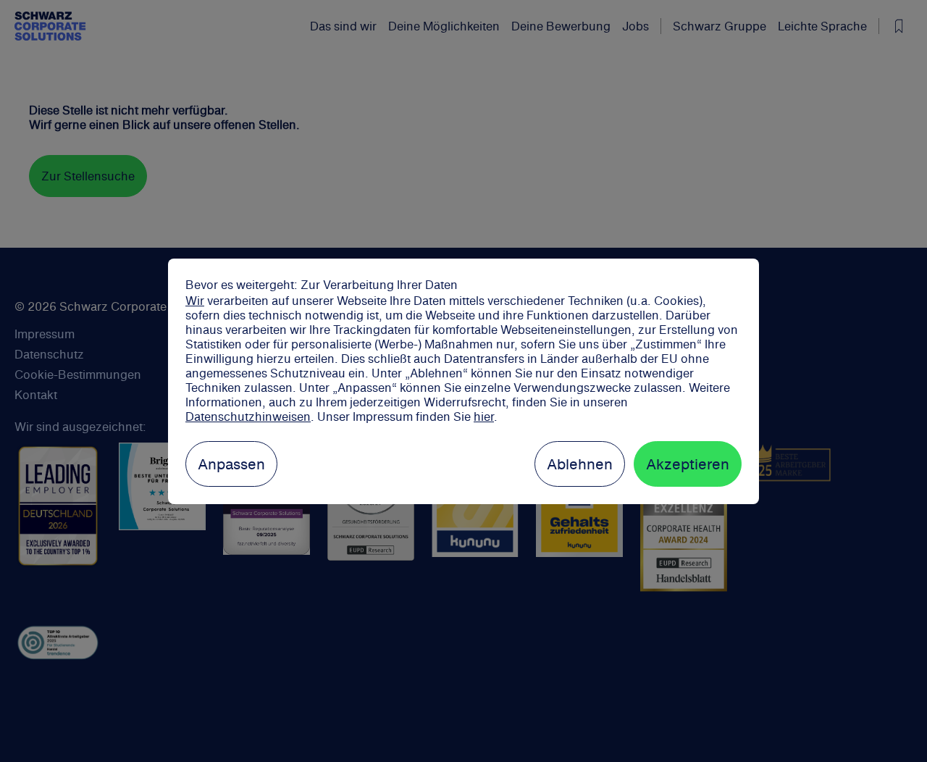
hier (484, 416)
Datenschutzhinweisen (248, 416)
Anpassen (231, 463)
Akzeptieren (687, 463)
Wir (194, 300)
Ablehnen (580, 463)
